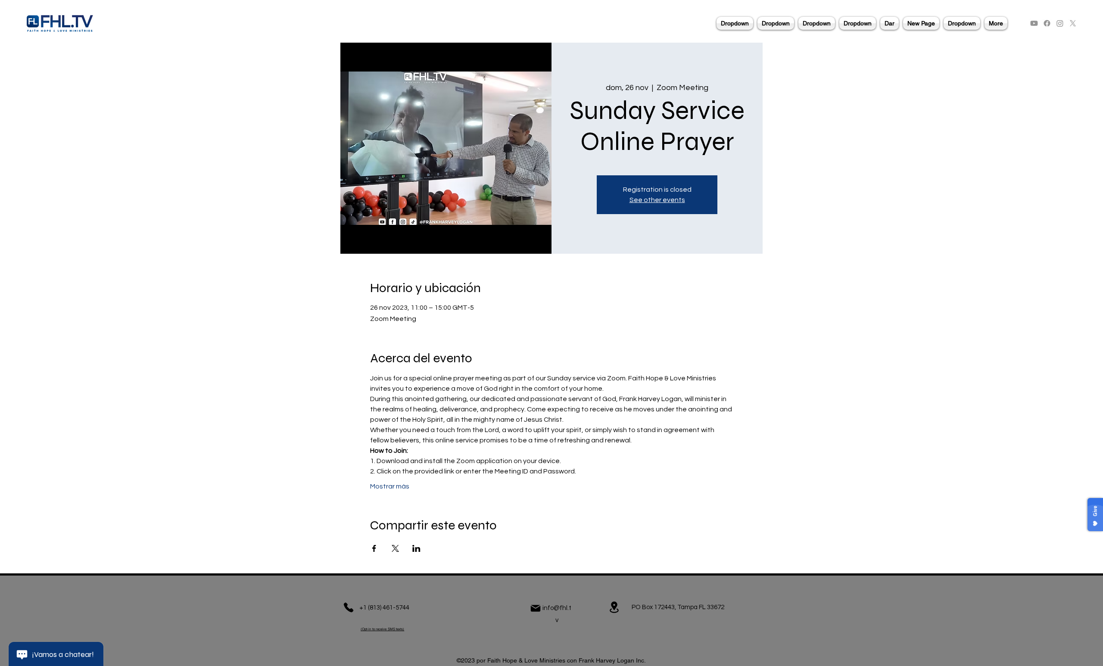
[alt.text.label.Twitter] (1073, 23)
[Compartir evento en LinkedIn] (416, 548)
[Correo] (535, 608)
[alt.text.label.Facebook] (1047, 23)
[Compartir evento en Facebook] (374, 548)
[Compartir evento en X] (395, 548)
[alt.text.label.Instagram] (1060, 23)
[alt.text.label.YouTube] (1034, 23)
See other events (657, 199)
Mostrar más (389, 486)
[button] (734, 23)
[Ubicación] (614, 607)
